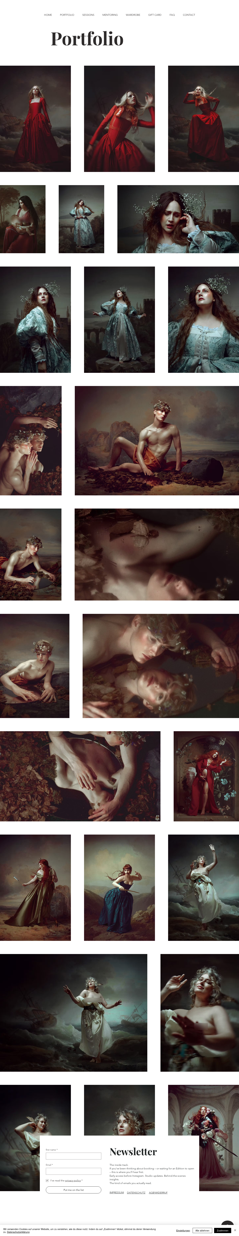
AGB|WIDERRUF (158, 1192)
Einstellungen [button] (183, 1230)
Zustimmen (222, 1230)
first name (52, 1149)
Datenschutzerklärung (18, 1232)
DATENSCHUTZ (136, 1192)
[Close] (235, 1230)
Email (49, 1164)
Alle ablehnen (202, 1230)
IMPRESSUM (117, 1192)
